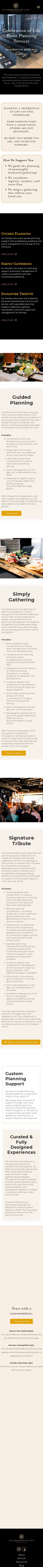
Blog (21, 1565)
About (21, 1555)
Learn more (7, 254)
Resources (21, 1562)
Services (21, 1558)
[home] (15, 7)
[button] (38, 7)
